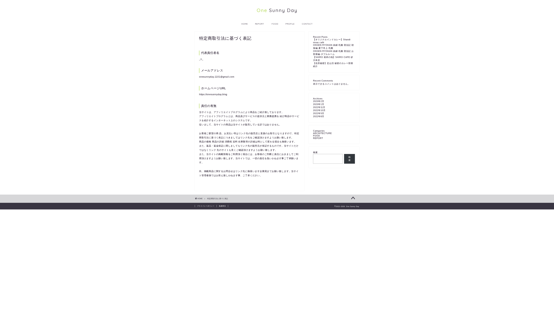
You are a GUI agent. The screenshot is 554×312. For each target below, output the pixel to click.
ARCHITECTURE (322, 133)
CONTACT (307, 24)
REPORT (259, 24)
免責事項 (222, 206)
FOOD (275, 24)
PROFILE (290, 24)
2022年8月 (318, 116)
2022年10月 (319, 110)
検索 (315, 152)
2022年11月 (319, 107)
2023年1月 (318, 104)
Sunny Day (277, 10)
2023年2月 (318, 101)
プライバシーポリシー (205, 206)
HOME (244, 24)
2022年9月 (318, 113)
